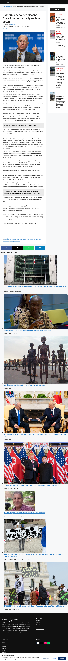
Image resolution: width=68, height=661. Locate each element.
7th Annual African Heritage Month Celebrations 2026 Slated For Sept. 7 (60, 21)
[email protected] (23, 633)
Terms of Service (40, 629)
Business (57, 16)
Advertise (38, 622)
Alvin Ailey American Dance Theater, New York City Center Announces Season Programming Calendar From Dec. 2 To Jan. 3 (60, 41)
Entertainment (34, 2)
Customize (45, 658)
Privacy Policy (39, 626)
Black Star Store (59, 2)
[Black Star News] (8, 2)
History (57, 70)
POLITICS (61, 70)
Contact (38, 624)
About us (38, 620)
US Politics (17, 2)
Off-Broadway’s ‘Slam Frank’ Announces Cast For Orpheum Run (60, 59)
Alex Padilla (6, 239)
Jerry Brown (38, 239)
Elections (4, 646)
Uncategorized (8, 6)
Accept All (62, 658)
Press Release (58, 14)
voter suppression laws (15, 241)
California (24, 239)
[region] (34, 657)
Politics (3, 650)
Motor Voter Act (6, 241)
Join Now (5, 28)
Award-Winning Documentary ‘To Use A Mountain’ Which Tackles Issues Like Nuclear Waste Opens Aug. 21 (60, 102)
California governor (31, 239)
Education (60, 68)
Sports (51, 2)
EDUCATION (43, 2)
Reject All (54, 658)
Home (1, 6)
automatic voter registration (16, 239)
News (57, 68)
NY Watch (25, 2)
